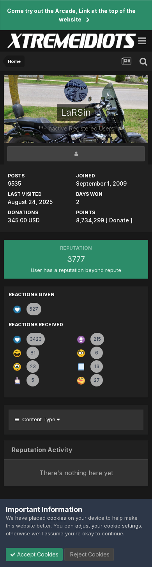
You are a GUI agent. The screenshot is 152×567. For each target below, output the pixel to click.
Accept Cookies (37, 554)
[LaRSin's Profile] (76, 153)
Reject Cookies (89, 554)
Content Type (38, 419)
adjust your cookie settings (108, 525)
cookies (56, 518)
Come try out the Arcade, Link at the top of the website (71, 15)
